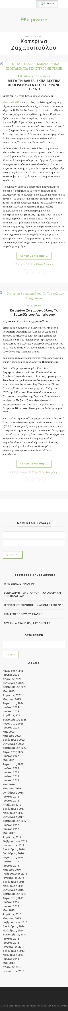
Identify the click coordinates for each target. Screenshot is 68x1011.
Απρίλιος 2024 (12, 715)
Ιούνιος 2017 (11, 829)
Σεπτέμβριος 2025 (14, 687)
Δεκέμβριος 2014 (13, 926)
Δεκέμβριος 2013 (13, 950)
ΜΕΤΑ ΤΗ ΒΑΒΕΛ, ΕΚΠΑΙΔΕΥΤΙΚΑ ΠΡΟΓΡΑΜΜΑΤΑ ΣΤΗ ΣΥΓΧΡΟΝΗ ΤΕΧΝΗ (34, 84)
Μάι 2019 (9, 784)
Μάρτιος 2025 (12, 699)
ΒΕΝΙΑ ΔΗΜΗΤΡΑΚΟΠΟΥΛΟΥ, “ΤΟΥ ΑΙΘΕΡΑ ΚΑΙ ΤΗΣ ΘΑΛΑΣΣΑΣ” (32, 594)
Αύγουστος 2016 (13, 857)
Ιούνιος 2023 (11, 727)
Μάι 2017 (9, 833)
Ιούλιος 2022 (11, 756)
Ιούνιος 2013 (11, 959)
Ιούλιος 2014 (11, 938)
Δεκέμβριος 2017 (13, 808)
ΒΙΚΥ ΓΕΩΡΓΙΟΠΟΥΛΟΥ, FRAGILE (23, 614)
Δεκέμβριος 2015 (13, 881)
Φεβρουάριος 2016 (15, 873)
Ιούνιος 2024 (11, 711)
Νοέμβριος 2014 (13, 930)
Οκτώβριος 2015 (13, 890)
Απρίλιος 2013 (12, 967)
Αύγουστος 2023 (13, 723)
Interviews (43, 76)
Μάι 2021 (9, 760)
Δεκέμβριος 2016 (13, 849)
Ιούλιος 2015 (11, 902)
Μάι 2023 (9, 731)
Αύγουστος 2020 (13, 764)
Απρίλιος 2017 (12, 837)
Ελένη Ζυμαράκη (45, 264)
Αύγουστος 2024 (13, 703)
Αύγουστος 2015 (13, 898)
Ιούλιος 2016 (11, 861)
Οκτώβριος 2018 (13, 792)
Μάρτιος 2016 (12, 869)
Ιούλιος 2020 (11, 768)
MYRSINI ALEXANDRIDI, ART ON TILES (27, 623)
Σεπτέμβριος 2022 (14, 748)
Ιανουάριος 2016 (13, 877)
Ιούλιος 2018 (11, 796)
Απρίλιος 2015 (12, 914)
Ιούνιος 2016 (11, 865)
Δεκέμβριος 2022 (13, 739)
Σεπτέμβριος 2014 (14, 934)
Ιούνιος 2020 (11, 772)
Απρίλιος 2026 (12, 679)
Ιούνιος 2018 (11, 800)
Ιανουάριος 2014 (13, 946)
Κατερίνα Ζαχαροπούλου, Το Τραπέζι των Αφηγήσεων (34, 312)
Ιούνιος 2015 (11, 906)
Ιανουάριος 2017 (13, 845)
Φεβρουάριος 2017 (15, 841)
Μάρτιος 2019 (12, 788)
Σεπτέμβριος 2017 (14, 821)
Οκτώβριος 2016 (13, 853)
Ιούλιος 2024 (11, 707)
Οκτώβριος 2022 (13, 744)
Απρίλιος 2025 (12, 695)
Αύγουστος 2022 (13, 752)
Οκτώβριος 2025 (13, 683)
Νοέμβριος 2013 (13, 954)
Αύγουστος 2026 (13, 670)
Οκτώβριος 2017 (13, 817)
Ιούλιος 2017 (11, 825)
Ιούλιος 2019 (11, 776)
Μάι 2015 (9, 910)
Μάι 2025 (9, 691)
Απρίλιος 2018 (12, 804)
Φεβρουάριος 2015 (15, 922)
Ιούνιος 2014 (11, 942)
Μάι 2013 (9, 963)
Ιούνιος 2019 (11, 780)
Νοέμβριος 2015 (13, 886)
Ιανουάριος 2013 (13, 971)
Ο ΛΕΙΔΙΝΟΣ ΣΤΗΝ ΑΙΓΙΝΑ (19, 583)
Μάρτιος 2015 (12, 918)
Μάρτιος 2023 (12, 735)
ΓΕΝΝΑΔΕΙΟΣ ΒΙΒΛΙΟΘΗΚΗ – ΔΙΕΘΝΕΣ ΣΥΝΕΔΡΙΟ (33, 605)
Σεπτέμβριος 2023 (14, 719)
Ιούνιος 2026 (11, 674)
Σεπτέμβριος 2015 (14, 894)
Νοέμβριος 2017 (13, 813)
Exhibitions (25, 76)
